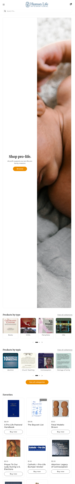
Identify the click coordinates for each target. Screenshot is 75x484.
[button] (70, 4)
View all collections (64, 315)
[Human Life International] (37, 4)
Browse (20, 169)
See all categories (37, 382)
